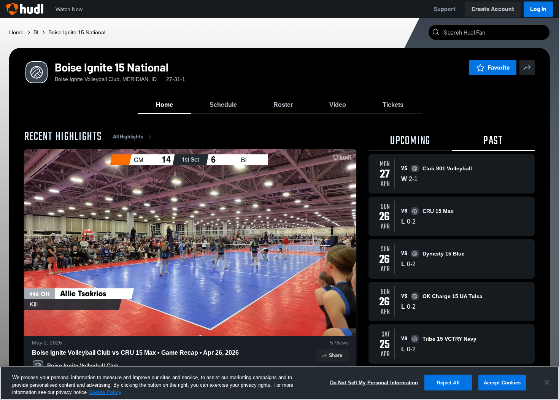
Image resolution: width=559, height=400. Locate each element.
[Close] (546, 382)
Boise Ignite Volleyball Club (83, 365)
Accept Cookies (502, 382)
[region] (279, 383)
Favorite (499, 67)
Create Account (493, 9)
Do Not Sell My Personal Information (374, 382)
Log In (538, 9)
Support (445, 9)
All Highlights (128, 136)
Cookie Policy (105, 392)
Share (335, 355)
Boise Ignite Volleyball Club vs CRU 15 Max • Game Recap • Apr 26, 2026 (135, 352)
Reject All (448, 382)
